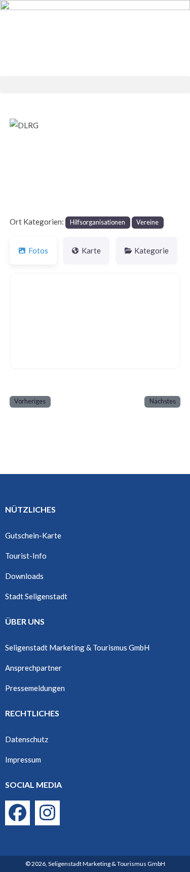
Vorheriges (30, 401)
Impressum (23, 759)
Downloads (24, 575)
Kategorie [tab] (151, 250)
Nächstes (162, 401)
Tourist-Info (26, 555)
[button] (95, 84)
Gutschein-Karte (33, 535)
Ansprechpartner (33, 667)
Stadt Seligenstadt (36, 596)
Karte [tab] (91, 250)
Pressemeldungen (35, 688)
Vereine (147, 222)
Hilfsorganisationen (97, 222)
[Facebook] (17, 813)
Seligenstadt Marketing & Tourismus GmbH (77, 647)
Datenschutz (26, 739)
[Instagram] (47, 813)
